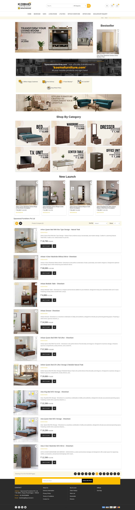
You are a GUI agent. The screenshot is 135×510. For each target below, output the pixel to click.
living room (53, 14)
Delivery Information (48, 490)
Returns (72, 499)
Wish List (72, 493)
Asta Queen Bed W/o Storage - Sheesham (56, 419)
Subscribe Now (87, 480)
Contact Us (46, 499)
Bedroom (37, 14)
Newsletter (73, 496)
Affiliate (99, 487)
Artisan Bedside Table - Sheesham (52, 284)
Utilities (62, 14)
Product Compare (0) (37, 223)
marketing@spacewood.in (26, 498)
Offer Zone (87, 14)
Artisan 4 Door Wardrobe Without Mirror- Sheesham (59, 256)
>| (118, 473)
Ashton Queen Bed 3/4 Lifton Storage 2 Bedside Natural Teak (62, 365)
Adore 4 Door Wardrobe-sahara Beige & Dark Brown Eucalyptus (26, 207)
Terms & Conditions (48, 496)
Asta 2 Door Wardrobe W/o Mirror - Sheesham (57, 446)
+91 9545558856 (24, 495)
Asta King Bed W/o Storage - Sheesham (55, 392)
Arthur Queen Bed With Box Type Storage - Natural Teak (60, 229)
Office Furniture (74, 14)
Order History (73, 490)
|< (75, 473)
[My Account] (107, 6)
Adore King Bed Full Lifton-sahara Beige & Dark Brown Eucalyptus (106, 207)
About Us (45, 487)
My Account (73, 487)
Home (29, 14)
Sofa (44, 14)
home (102, 17)
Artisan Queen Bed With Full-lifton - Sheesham (57, 338)
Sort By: (91, 223)
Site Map (99, 490)
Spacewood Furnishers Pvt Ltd (114, 17)
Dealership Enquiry (100, 14)
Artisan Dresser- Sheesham (50, 311)
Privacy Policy (47, 493)
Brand (106, 17)
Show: (111, 223)
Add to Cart (46, 246)
